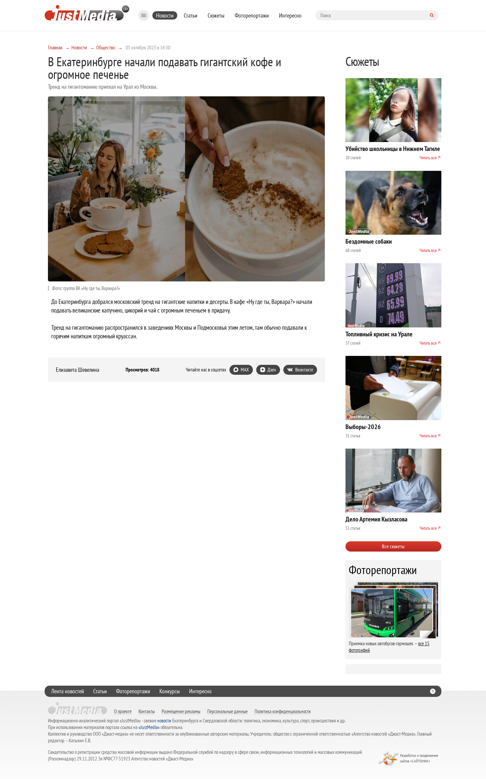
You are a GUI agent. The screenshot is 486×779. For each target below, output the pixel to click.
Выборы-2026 (363, 426)
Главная (55, 47)
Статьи (190, 15)
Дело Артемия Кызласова (376, 519)
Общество (105, 47)
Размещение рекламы (181, 711)
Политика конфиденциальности (283, 711)
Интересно (290, 15)
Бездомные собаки (368, 241)
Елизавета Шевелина (77, 369)
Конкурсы (169, 691)
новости (164, 720)
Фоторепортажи (252, 15)
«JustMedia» (149, 727)
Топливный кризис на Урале (379, 334)
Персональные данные (227, 711)
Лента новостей (67, 691)
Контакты (147, 711)
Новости (165, 15)
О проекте (123, 711)
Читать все (428, 157)
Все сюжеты (393, 546)
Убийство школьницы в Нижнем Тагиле (392, 148)
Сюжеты (216, 15)
